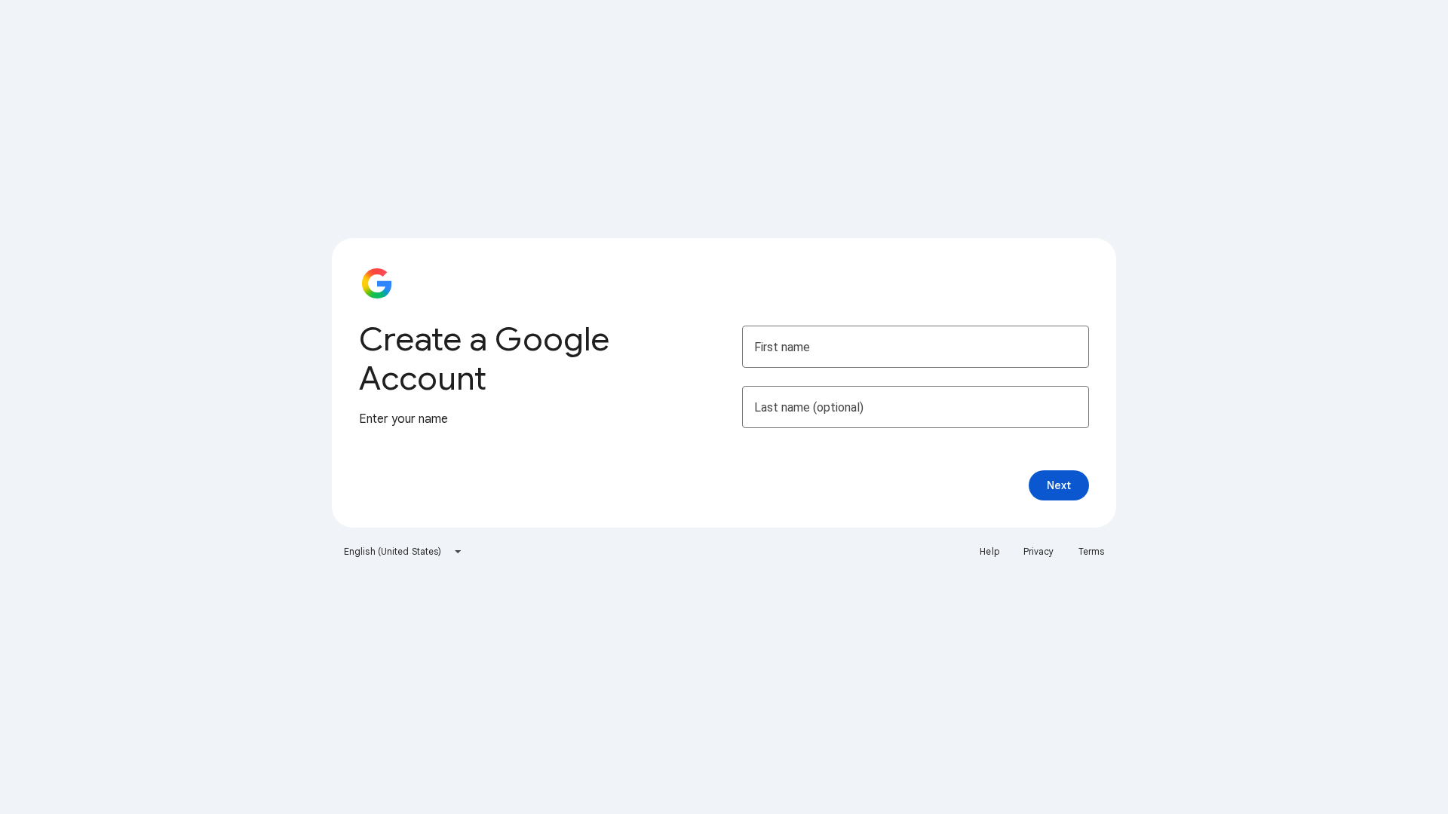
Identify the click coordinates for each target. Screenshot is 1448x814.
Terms (1091, 551)
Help (989, 551)
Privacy (1038, 551)
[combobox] (403, 552)
